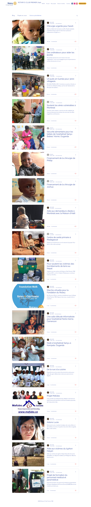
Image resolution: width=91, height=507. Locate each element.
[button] (77, 15)
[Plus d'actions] (76, 23)
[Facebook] (72, 3)
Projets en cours (22, 15)
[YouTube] (77, 3)
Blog (13, 15)
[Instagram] (74, 3)
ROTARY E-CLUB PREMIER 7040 (29, 2)
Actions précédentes (35, 15)
